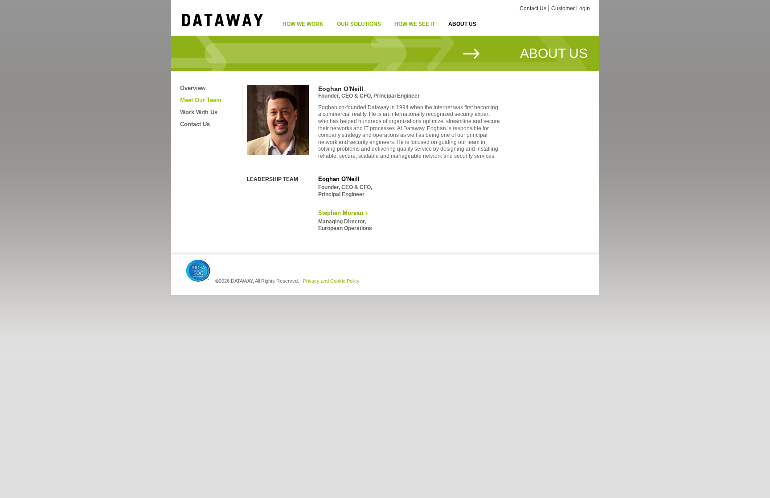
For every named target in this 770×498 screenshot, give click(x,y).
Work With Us (198, 112)
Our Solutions (359, 24)
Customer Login (570, 8)
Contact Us (533, 8)
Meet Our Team (200, 100)
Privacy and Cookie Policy (331, 281)
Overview (192, 88)
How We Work (303, 24)
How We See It (414, 24)
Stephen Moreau (340, 213)
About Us (462, 24)
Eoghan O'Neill (339, 179)
